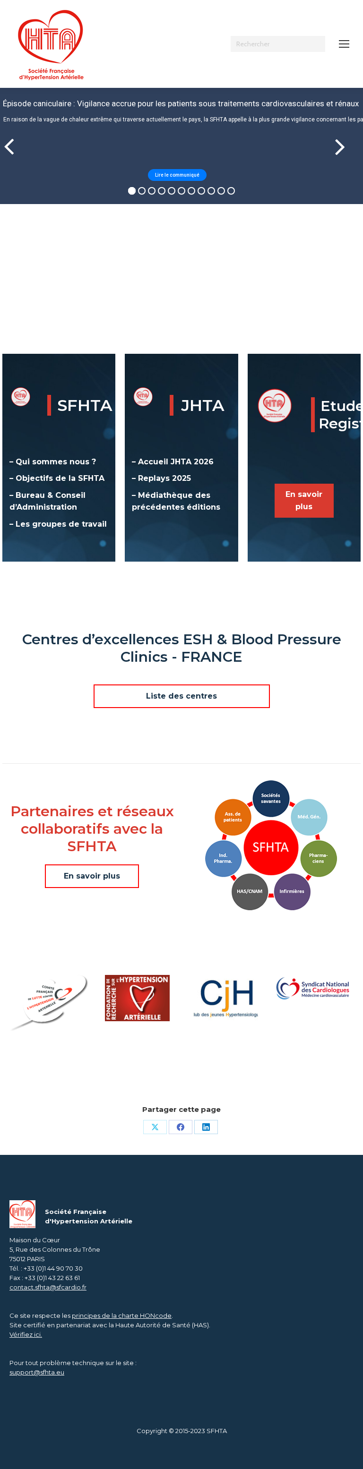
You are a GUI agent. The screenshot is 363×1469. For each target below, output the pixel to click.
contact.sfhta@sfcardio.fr (47, 1287)
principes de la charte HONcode (122, 1315)
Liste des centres (181, 696)
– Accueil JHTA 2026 (173, 461)
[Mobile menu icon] (344, 43)
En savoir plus (303, 500)
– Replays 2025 (161, 478)
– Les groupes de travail (58, 524)
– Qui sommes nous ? (52, 461)
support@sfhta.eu (36, 1372)
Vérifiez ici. (25, 1334)
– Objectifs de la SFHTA (56, 478)
